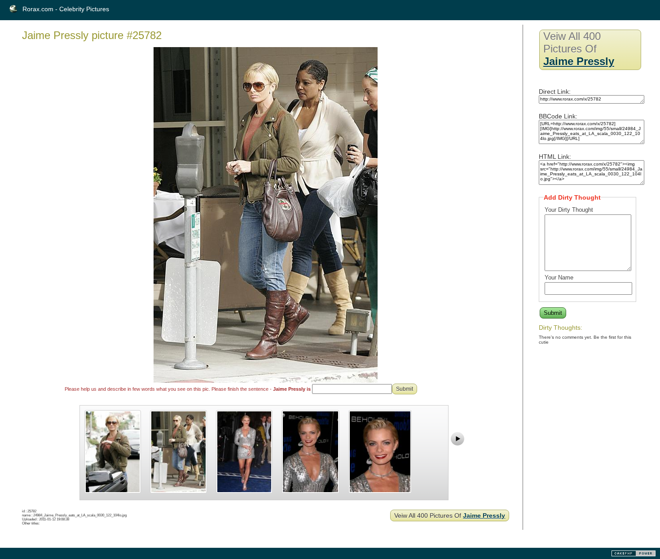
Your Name (559, 277)
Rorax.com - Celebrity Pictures (65, 9)
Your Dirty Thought (569, 209)
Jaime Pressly (484, 515)
